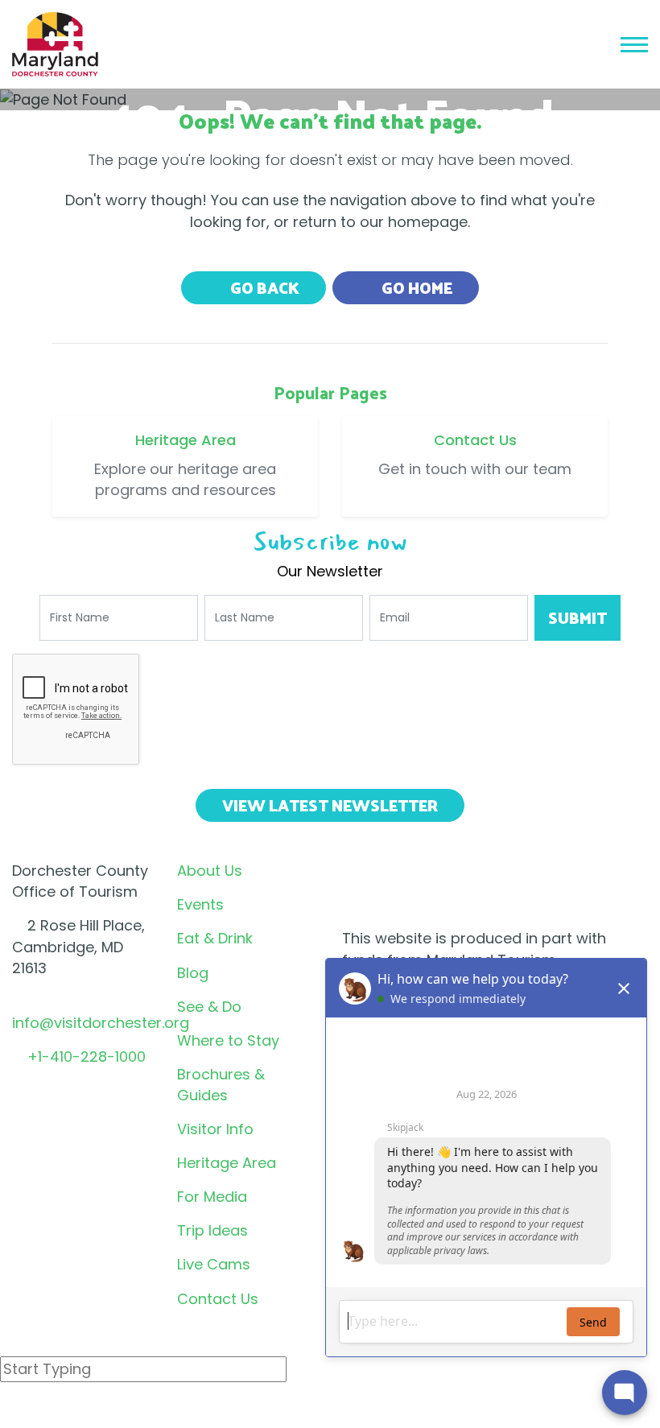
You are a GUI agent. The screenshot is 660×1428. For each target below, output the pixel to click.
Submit (577, 617)
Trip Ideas (212, 1230)
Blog (192, 973)
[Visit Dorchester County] (55, 43)
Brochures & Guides (221, 1084)
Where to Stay (228, 1040)
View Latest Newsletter (330, 804)
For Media (212, 1197)
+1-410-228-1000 (86, 1056)
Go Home (415, 287)
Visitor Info (215, 1129)
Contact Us (217, 1299)
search (57, 1411)
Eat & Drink (215, 938)
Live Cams (213, 1264)
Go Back (263, 287)
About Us (209, 871)
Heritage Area (226, 1163)
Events (200, 904)
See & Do (209, 1007)
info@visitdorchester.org (100, 1023)
